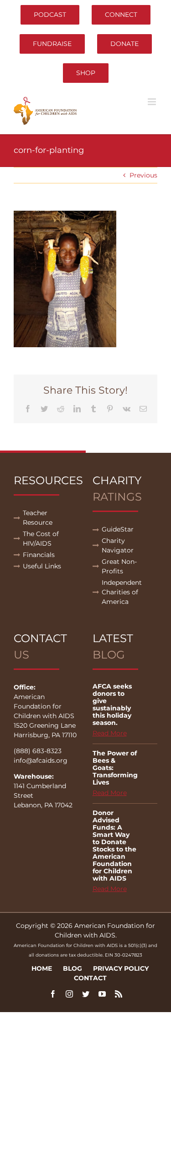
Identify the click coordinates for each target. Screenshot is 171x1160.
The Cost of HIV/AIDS (41, 538)
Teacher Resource (37, 518)
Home (41, 968)
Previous (143, 175)
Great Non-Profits (119, 566)
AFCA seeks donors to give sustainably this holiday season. (112, 704)
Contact (90, 978)
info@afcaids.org (40, 760)
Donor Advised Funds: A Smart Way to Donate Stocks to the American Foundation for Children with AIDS (114, 845)
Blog (72, 968)
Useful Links (42, 566)
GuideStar (118, 529)
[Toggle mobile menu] (152, 101)
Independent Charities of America (122, 592)
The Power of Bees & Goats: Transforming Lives (115, 768)
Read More (110, 733)
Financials (39, 555)
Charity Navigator (118, 545)
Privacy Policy (121, 968)
